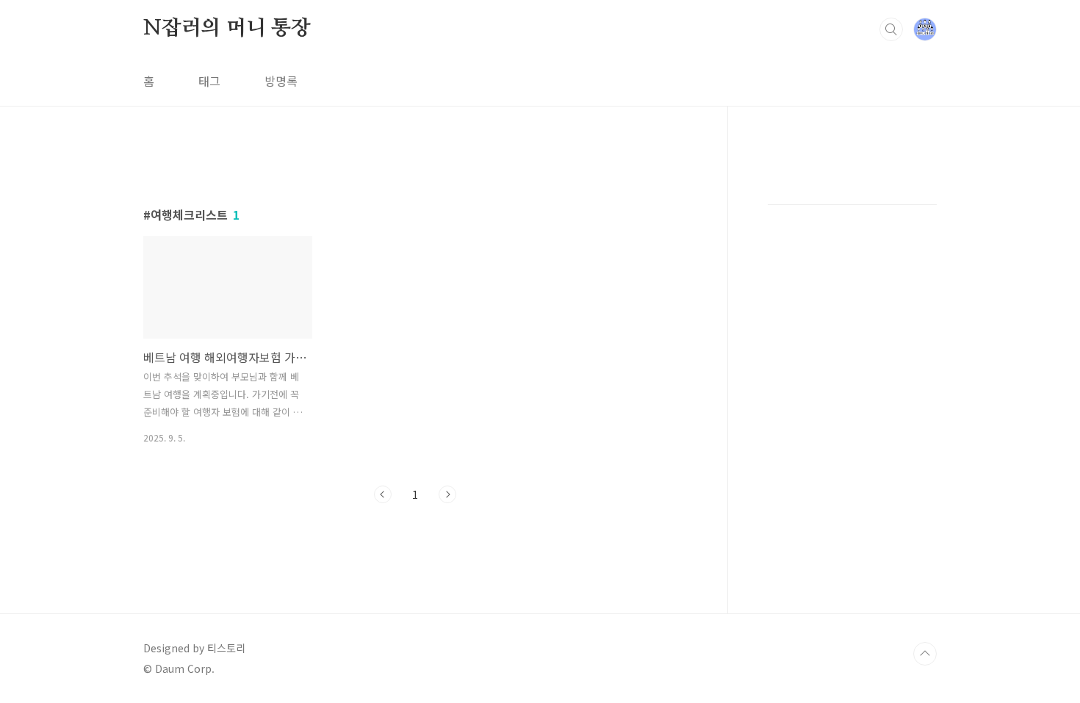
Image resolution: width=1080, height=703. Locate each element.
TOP (925, 654)
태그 (209, 81)
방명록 (281, 81)
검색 (891, 29)
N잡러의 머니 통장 (227, 28)
